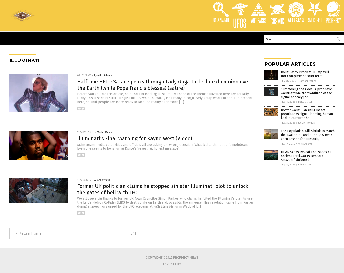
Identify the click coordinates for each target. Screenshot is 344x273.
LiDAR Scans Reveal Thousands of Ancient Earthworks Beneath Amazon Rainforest (306, 156)
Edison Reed (305, 164)
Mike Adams (305, 143)
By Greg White (102, 179)
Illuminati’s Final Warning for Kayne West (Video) (134, 138)
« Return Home (29, 233)
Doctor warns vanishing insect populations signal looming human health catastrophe (307, 114)
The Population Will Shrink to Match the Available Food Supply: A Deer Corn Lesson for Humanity (308, 135)
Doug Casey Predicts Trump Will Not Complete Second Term (305, 74)
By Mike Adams (103, 75)
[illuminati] (22, 21)
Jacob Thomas (306, 122)
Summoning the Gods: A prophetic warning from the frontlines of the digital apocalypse (306, 93)
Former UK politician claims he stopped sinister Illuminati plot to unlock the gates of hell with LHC (162, 189)
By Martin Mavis (103, 132)
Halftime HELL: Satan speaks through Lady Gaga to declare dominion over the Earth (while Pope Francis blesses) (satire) (163, 85)
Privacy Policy (172, 264)
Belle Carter (305, 101)
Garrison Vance (308, 81)
